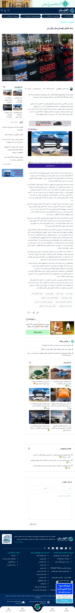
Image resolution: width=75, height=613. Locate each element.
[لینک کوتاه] (37, 313)
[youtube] (61, 548)
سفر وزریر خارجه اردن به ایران (43, 302)
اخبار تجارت (43, 565)
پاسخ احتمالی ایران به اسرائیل (49, 298)
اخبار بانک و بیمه (41, 574)
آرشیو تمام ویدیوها (40, 587)
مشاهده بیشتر (7, 164)
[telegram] (57, 548)
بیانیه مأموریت (11, 565)
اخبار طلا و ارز (64, 22)
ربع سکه (30, 16)
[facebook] (53, 548)
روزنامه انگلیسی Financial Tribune (61, 568)
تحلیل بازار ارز (49, 294)
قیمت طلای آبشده (37, 294)
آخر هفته (43, 584)
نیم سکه (48, 16)
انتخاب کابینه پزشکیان (65, 306)
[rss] (45, 548)
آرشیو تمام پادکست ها (39, 590)
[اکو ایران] (66, 11)
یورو (13, 16)
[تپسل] (29, 129)
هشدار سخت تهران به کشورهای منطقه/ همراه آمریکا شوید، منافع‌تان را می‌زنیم (13, 149)
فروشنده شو (64, 601)
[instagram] (70, 548)
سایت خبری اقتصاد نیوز (62, 562)
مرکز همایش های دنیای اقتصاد (60, 571)
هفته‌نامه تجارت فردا (63, 581)
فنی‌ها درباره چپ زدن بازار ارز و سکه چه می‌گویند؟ (56, 345)
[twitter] (66, 548)
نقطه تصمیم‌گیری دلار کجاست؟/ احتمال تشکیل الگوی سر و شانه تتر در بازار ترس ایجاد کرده (49, 354)
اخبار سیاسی (42, 577)
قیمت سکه (59, 294)
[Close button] (72, 582)
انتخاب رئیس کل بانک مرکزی (47, 306)
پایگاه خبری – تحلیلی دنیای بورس (61, 577)
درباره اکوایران (12, 562)
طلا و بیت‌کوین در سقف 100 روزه (14, 135)
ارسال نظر (33, 524)
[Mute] (55, 333)
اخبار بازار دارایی (41, 571)
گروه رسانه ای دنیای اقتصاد (61, 556)
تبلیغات (13, 556)
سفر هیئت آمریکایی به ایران (63, 302)
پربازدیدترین (14, 122)
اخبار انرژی (43, 568)
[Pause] (52, 333)
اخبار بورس (43, 559)
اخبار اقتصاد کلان (41, 556)
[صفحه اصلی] (37, 607)
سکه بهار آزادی (68, 16)
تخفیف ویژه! (38, 332)
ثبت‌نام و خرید (50, 166)
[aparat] (49, 548)
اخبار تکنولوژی (42, 581)
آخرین (21, 122)
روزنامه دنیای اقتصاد (63, 559)
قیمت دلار (69, 294)
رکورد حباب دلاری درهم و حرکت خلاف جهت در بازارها (56, 349)
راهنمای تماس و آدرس (9, 559)
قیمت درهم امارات (66, 298)
